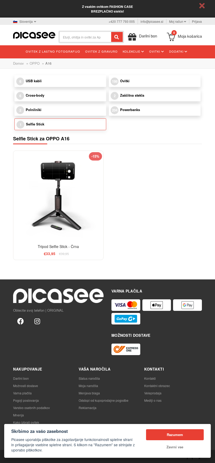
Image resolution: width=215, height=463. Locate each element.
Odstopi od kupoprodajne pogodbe (103, 400)
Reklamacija (87, 407)
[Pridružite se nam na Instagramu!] (37, 321)
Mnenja (18, 415)
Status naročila (89, 378)
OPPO (35, 63)
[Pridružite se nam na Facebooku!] (20, 321)
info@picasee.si (152, 21)
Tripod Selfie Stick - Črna (58, 246)
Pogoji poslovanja (26, 400)
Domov (18, 63)
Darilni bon (21, 378)
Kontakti (150, 378)
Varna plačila (22, 393)
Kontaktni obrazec (157, 385)
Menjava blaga (89, 393)
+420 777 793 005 (122, 21)
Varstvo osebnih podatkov (31, 407)
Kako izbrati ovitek (26, 422)
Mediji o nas (153, 400)
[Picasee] (34, 34)
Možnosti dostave (25, 385)
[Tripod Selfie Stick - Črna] (58, 196)
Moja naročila (88, 385)
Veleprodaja (153, 393)
